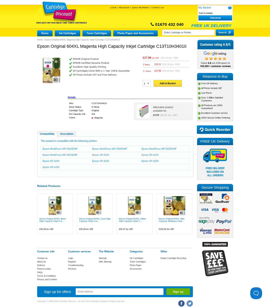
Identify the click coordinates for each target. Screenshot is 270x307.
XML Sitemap (105, 261)
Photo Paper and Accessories (135, 33)
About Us (41, 261)
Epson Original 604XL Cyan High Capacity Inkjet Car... (94, 219)
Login (113, 8)
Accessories (136, 269)
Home (44, 33)
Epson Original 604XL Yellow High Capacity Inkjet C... (132, 219)
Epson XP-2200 (100, 155)
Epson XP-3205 (100, 161)
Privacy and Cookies (47, 279)
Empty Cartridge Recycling (173, 258)
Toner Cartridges (97, 33)
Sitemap (103, 258)
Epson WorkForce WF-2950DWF (59, 155)
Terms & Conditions (46, 276)
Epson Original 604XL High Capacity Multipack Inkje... (171, 219)
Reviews (72, 269)
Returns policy (44, 269)
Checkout (215, 18)
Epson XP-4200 (150, 161)
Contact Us (157, 8)
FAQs (40, 272)
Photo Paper (136, 265)
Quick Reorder (140, 8)
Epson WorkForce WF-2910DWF (59, 148)
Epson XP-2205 (150, 155)
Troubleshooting (75, 265)
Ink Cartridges (67, 33)
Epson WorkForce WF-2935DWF (159, 148)
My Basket (204, 7)
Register (124, 8)
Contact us (42, 258)
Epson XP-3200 (50, 161)
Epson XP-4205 (50, 167)
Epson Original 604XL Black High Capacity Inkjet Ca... (52, 219)
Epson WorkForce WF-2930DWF (109, 148)
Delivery (41, 265)
